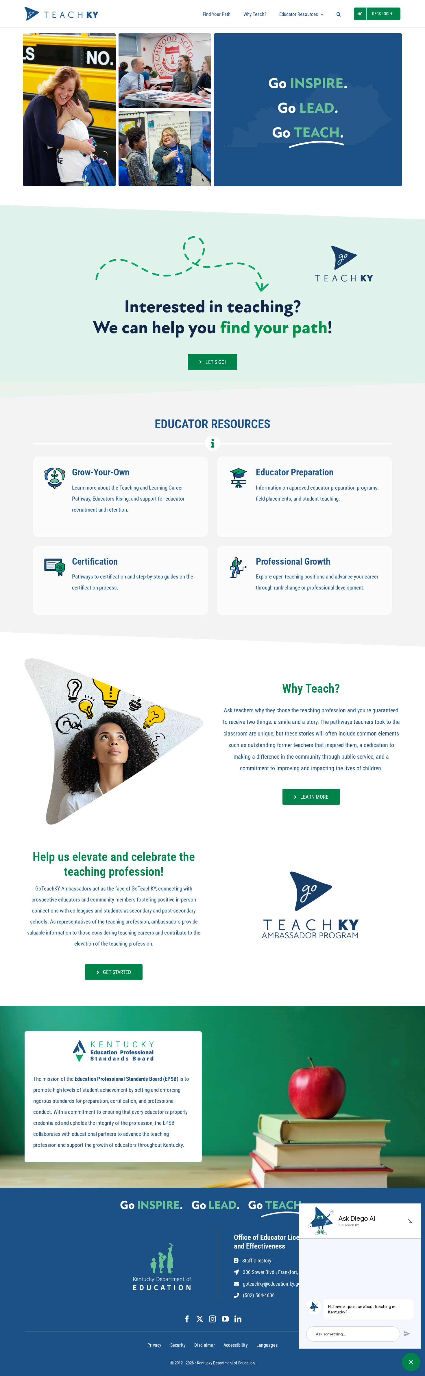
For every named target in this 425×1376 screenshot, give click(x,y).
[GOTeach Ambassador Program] (311, 871)
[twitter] (199, 1318)
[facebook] (187, 1318)
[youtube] (225, 1318)
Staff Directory (256, 1261)
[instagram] (212, 1318)
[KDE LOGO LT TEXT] (162, 1245)
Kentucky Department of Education (226, 1363)
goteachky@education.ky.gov (273, 1284)
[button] (339, 14)
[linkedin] (237, 1318)
